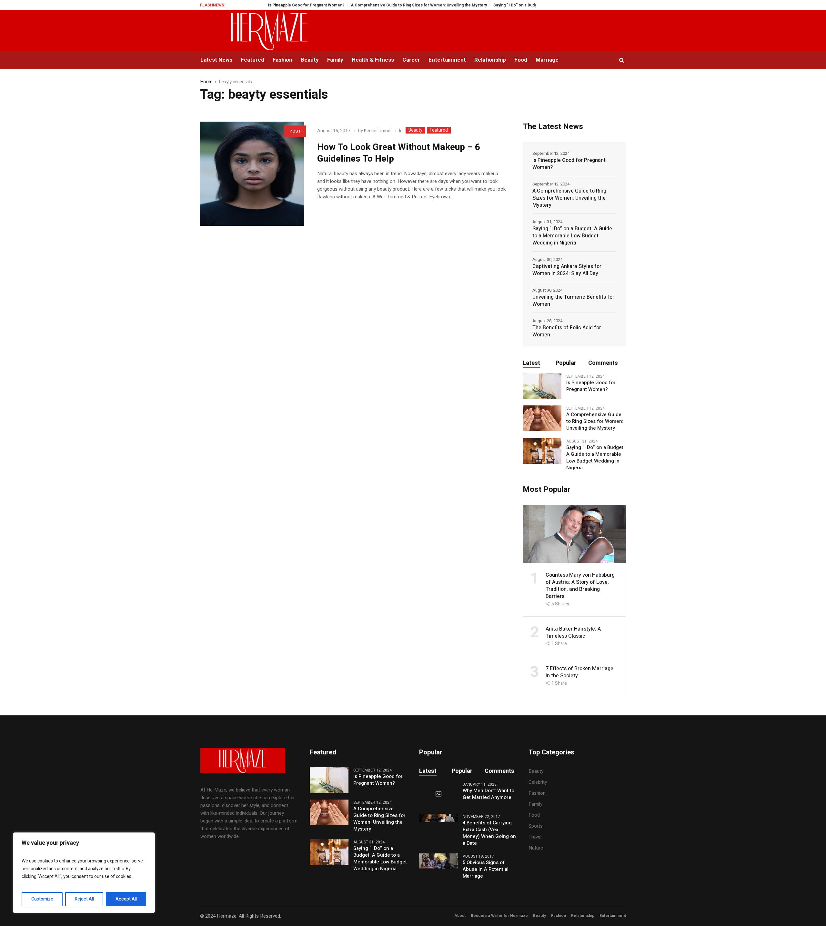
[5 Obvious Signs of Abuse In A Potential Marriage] (438, 860)
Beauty (415, 130)
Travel (535, 837)
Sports (536, 826)
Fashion (537, 793)
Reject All (84, 899)
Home (206, 81)
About (460, 916)
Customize (42, 899)
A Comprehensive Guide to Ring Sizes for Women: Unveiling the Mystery (395, 5)
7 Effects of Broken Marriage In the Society (579, 672)
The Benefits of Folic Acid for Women (566, 331)
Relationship (582, 916)
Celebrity (538, 782)
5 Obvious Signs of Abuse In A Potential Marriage (486, 869)
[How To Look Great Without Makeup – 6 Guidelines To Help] (252, 174)
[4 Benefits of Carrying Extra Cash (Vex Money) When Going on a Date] (438, 817)
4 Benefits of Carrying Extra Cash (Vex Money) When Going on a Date (489, 833)
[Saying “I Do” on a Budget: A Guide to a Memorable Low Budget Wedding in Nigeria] (542, 450)
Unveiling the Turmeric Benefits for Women (573, 300)
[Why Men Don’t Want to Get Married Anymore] (438, 794)
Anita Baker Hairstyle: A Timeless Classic (573, 632)
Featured (439, 130)
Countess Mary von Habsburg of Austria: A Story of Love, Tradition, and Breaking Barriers (580, 585)
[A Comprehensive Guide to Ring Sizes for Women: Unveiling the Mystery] (542, 418)
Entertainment (612, 916)
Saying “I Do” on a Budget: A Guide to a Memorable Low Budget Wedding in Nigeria (572, 236)
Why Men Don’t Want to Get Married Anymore (488, 794)
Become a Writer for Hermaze (499, 916)
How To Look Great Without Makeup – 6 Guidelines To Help (398, 153)
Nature (536, 847)
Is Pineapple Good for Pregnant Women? (282, 5)
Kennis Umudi (377, 130)
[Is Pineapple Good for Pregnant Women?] (542, 386)
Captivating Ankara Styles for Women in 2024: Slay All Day (566, 270)
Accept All (126, 899)
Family (535, 804)
